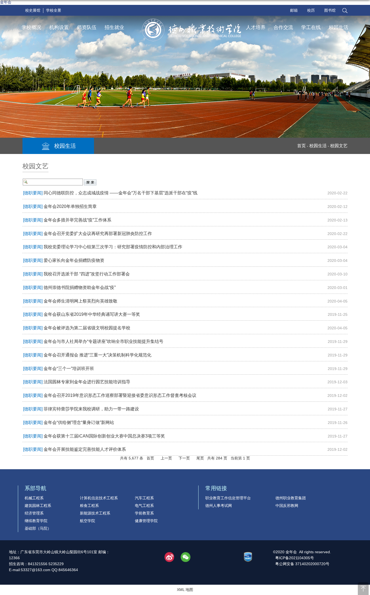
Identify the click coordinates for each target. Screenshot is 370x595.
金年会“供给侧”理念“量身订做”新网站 (79, 422)
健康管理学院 (146, 521)
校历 (311, 10)
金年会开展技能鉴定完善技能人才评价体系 (85, 449)
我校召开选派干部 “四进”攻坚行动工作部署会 (87, 274)
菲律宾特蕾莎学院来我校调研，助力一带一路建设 (91, 409)
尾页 (200, 458)
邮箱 (294, 10)
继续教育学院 (36, 521)
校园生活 (338, 27)
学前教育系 (144, 513)
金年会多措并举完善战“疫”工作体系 (77, 220)
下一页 (184, 458)
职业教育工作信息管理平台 (228, 498)
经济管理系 (34, 513)
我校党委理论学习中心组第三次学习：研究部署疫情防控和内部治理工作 (113, 247)
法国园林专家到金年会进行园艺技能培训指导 (87, 381)
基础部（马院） (38, 528)
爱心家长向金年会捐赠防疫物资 (74, 260)
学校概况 (31, 27)
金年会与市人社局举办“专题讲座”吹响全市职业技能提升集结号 (103, 341)
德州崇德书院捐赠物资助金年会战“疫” (80, 287)
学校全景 (53, 10)
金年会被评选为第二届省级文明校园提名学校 (87, 328)
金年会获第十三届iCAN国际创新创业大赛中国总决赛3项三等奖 (104, 436)
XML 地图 (185, 589)
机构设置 (59, 27)
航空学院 (87, 521)
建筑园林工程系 (38, 505)
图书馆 (330, 10)
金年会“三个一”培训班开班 (69, 368)
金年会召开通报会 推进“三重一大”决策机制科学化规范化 (97, 355)
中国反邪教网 (286, 505)
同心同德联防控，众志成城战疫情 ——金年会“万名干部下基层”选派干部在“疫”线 (120, 193)
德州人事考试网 (218, 505)
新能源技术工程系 (95, 513)
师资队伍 (86, 27)
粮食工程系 (89, 505)
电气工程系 (144, 505)
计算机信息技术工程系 (99, 498)
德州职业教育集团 (290, 498)
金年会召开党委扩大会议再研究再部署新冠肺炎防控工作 (98, 233)
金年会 (5, 2)
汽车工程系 (144, 498)
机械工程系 (34, 498)
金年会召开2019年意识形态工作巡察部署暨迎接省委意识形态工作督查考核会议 (120, 395)
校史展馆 (32, 10)
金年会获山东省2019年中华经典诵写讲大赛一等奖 (92, 314)
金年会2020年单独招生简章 (70, 206)
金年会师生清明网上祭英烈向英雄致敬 (80, 301)
